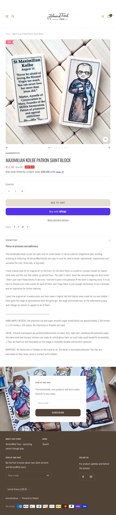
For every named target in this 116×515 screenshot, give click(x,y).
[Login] (103, 16)
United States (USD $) (17, 489)
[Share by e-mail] (27, 227)
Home (8, 33)
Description (11, 240)
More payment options (58, 220)
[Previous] (7, 148)
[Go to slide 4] (56, 147)
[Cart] (109, 16)
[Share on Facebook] (14, 227)
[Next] (109, 148)
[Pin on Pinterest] (18, 227)
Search (45, 444)
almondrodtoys (13, 153)
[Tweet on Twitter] (23, 227)
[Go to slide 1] (49, 147)
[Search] (13, 16)
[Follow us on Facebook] (83, 477)
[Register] (47, 475)
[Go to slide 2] (51, 147)
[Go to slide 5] (59, 147)
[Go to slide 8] (66, 147)
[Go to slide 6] (61, 147)
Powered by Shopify (30, 498)
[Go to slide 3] (54, 147)
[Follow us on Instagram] (91, 477)
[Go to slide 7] (64, 147)
